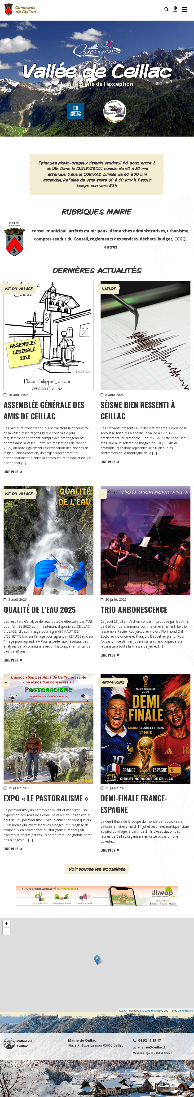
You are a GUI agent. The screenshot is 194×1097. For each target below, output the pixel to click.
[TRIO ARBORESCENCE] (145, 540)
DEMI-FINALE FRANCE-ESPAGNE (134, 803)
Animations (113, 682)
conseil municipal (49, 231)
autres (110, 247)
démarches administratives (137, 231)
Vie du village (19, 289)
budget (165, 239)
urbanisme (177, 231)
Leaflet (123, 1010)
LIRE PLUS (11, 471)
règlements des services (114, 239)
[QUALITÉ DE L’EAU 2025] (48, 540)
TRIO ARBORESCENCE (134, 609)
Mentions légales (143, 1053)
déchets (148, 239)
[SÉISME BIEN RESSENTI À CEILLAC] (145, 335)
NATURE (109, 289)
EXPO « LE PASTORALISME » (46, 798)
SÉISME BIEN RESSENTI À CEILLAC (138, 410)
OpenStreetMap (151, 1010)
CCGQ (180, 239)
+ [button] (6, 924)
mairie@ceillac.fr (152, 1047)
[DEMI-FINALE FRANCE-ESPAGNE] (145, 729)
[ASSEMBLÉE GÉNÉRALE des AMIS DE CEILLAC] (48, 335)
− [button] (6, 931)
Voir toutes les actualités (97, 869)
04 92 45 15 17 (149, 1040)
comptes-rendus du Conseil (61, 239)
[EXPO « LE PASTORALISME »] (48, 729)
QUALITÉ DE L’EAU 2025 (40, 609)
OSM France (185, 1010)
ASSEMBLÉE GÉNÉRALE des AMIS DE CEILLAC (44, 410)
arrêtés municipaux (88, 231)
